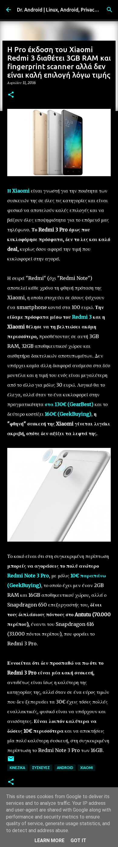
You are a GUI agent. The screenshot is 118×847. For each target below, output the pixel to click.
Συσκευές (41, 768)
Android (65, 768)
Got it (78, 840)
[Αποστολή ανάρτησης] (11, 761)
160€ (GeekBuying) (68, 414)
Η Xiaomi (18, 191)
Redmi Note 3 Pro (28, 576)
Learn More (49, 840)
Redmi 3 (82, 317)
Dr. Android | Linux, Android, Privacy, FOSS (64, 9)
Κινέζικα (17, 768)
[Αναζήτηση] (109, 9)
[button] (11, 95)
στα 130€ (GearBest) (69, 404)
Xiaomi (86, 768)
